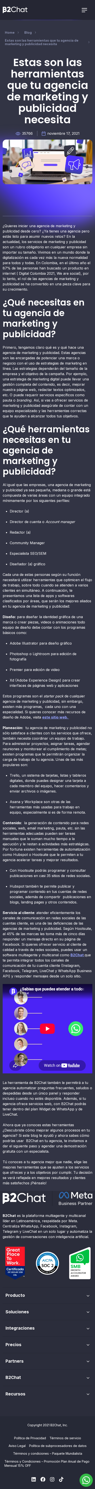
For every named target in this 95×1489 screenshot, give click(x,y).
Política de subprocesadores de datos (58, 1446)
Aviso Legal (17, 1446)
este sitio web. (55, 717)
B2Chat (77, 955)
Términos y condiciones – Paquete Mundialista (47, 1453)
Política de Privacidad (30, 1438)
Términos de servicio (65, 1438)
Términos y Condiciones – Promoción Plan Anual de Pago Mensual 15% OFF (46, 1463)
